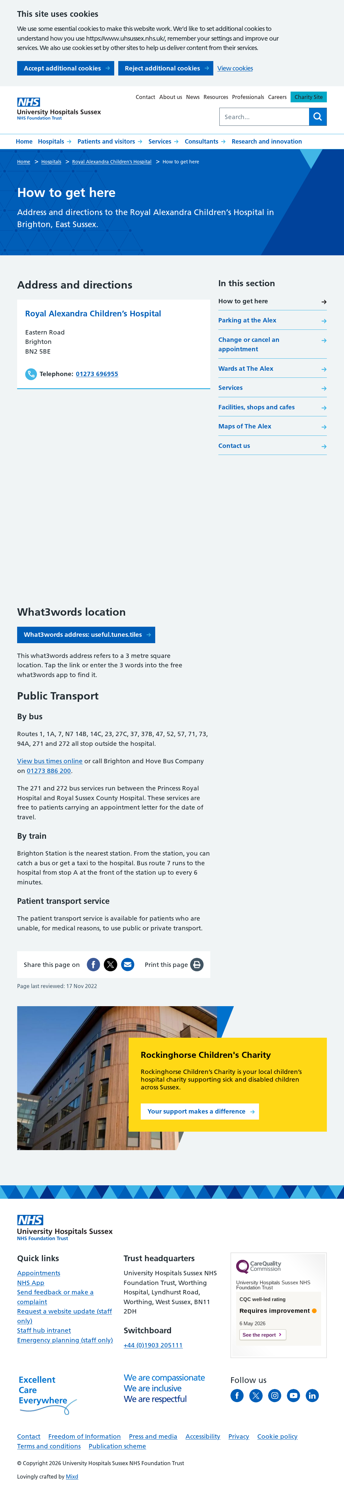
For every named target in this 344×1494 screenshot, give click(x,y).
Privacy (238, 1436)
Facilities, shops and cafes (256, 407)
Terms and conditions (49, 1446)
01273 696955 (97, 374)
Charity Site (309, 97)
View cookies (235, 68)
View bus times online (50, 761)
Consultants (201, 141)
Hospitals (51, 141)
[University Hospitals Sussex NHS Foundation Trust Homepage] (59, 109)
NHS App (30, 1283)
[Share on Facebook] (93, 964)
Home (24, 141)
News (193, 97)
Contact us (234, 446)
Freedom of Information (84, 1436)
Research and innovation (267, 141)
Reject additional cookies (162, 68)
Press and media (153, 1436)
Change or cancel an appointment (249, 344)
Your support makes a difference (196, 1111)
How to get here (243, 301)
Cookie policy (277, 1436)
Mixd (72, 1476)
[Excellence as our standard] (65, 1227)
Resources (216, 97)
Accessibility (202, 1436)
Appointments (38, 1273)
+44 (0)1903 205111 (153, 1345)
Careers (277, 97)
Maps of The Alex (244, 426)
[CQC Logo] (258, 1272)
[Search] (318, 116)
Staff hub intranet (44, 1330)
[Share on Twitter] (110, 964)
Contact (145, 97)
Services (159, 141)
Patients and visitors (106, 141)
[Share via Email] (127, 964)
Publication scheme (117, 1446)
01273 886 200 (49, 771)
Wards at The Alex (245, 368)
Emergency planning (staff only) (65, 1340)
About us (170, 97)
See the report (259, 1335)
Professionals (248, 97)
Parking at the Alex (247, 320)
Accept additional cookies (62, 68)
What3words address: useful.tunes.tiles (83, 634)
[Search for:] (264, 116)
